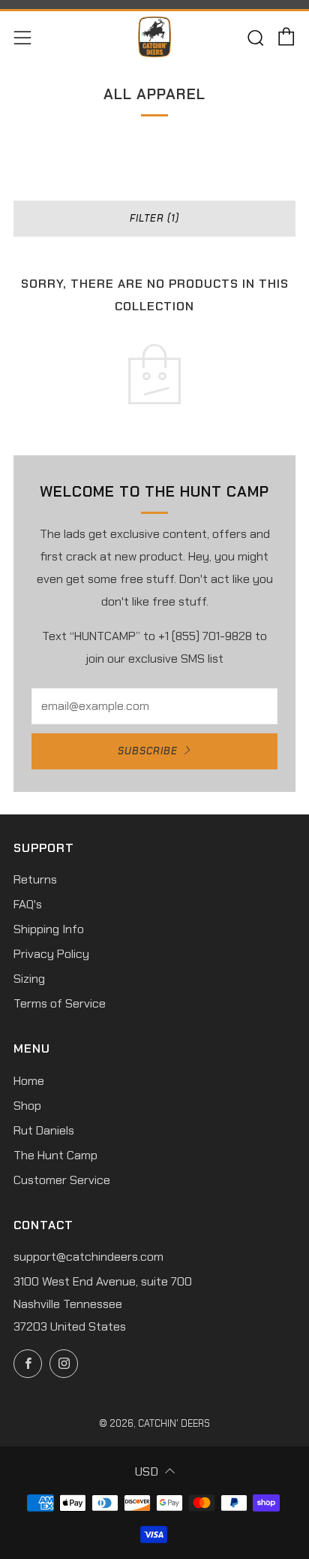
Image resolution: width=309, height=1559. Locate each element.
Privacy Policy (51, 954)
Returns (35, 879)
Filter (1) (154, 218)
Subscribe (148, 751)
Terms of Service (60, 1003)
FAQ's (28, 904)
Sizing (29, 978)
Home (29, 1081)
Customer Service (62, 1180)
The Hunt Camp (56, 1155)
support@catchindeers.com (89, 1256)
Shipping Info (49, 929)
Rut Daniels (44, 1130)
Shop (27, 1105)
